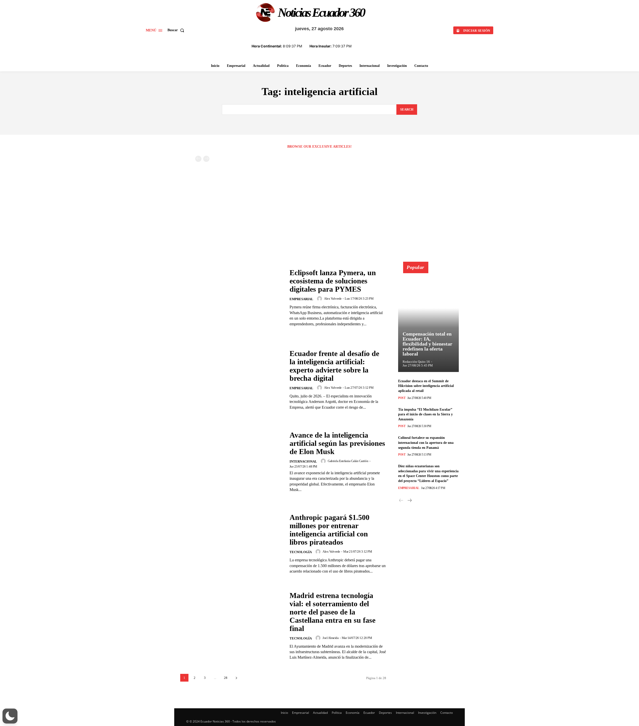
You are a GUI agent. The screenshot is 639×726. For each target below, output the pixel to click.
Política (337, 713)
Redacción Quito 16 (416, 361)
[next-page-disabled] (206, 159)
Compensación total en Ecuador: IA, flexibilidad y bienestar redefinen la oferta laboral (427, 344)
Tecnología (301, 552)
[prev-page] (198, 159)
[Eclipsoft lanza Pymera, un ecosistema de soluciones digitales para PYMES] (231, 298)
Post (401, 398)
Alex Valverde (333, 298)
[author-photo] (320, 298)
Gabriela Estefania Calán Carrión (348, 461)
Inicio (284, 713)
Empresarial (301, 299)
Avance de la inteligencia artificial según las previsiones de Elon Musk (337, 443)
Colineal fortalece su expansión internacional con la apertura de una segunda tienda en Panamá (426, 442)
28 (225, 678)
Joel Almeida (330, 638)
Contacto (446, 713)
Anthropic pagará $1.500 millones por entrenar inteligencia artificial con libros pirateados (329, 529)
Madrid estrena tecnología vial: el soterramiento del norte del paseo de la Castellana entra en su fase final (332, 611)
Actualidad (320, 713)
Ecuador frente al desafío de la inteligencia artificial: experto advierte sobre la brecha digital (334, 365)
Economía (352, 713)
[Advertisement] (319, 224)
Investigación (427, 713)
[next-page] (236, 678)
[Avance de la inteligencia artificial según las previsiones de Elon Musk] (231, 462)
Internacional (303, 461)
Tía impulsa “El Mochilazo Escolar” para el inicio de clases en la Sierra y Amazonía (425, 414)
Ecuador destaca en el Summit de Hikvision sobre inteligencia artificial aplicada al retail (426, 386)
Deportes (385, 713)
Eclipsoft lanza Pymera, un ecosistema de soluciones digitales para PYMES (333, 280)
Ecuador (369, 713)
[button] (176, 30)
